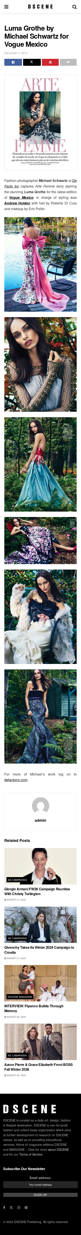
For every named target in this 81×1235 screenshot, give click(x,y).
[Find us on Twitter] (11, 1207)
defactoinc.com (15, 779)
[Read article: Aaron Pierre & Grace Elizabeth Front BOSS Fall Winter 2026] (40, 1042)
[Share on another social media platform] (68, 62)
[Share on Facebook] (13, 62)
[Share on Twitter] (32, 62)
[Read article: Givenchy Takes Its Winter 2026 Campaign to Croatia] (40, 925)
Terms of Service (30, 1154)
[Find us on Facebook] (4, 1207)
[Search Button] (74, 6)
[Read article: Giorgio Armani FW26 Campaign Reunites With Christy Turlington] (40, 866)
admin (40, 820)
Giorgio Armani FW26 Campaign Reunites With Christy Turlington (37, 891)
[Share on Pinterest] (50, 62)
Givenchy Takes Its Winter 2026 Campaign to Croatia (39, 950)
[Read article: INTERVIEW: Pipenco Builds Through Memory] (40, 983)
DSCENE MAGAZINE (20, 996)
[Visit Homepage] (40, 6)
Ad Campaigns (17, 879)
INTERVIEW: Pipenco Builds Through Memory (33, 1008)
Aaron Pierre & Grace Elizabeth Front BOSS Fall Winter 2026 (38, 1067)
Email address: (40, 1178)
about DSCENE (58, 1149)
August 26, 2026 (16, 1016)
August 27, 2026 (16, 899)
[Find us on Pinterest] (26, 1207)
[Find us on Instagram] (18, 1207)
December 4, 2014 (15, 53)
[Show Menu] (6, 6)
